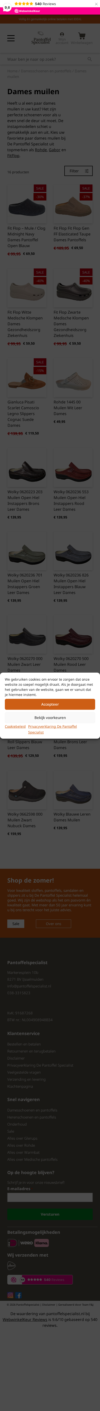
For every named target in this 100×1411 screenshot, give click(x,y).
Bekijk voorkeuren (50, 717)
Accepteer (50, 704)
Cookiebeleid (15, 726)
